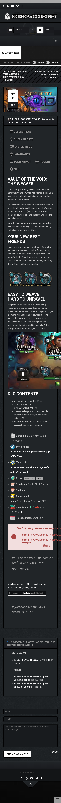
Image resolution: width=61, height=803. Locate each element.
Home (38, 72)
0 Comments (48, 119)
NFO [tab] (16, 169)
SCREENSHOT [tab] (22, 161)
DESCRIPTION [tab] (22, 132)
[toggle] (57, 799)
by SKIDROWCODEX (21, 119)
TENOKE (36, 119)
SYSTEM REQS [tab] (23, 146)
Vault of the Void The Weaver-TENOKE (32, 660)
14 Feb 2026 (13, 122)
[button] (30, 537)
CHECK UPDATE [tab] (23, 139)
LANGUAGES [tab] (21, 154)
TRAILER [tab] (44, 161)
